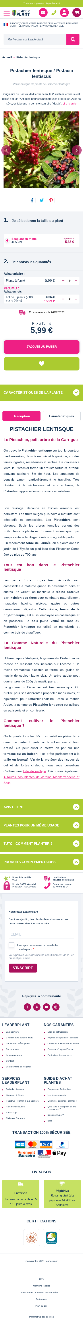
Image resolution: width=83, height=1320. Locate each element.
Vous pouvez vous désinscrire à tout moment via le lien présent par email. (41, 957)
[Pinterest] (37, 1007)
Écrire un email (43, 12)
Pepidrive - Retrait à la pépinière (22, 1101)
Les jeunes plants (57, 1095)
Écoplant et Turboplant (59, 1089)
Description (21, 416)
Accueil (7, 57)
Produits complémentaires (30, 862)
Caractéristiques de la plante (33, 392)
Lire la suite (70, 103)
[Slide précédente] (6, 150)
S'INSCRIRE (23, 968)
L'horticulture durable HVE (19, 1037)
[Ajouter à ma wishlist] (41, 363)
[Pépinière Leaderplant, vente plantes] (21, 13)
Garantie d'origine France (60, 1049)
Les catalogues (14, 1055)
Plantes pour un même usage (31, 825)
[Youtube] (46, 1007)
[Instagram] (56, 1007)
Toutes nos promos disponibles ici (41, 3)
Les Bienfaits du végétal (18, 1066)
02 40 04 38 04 (53, 12)
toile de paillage (34, 771)
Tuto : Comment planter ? (28, 843)
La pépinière (12, 1032)
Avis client (14, 807)
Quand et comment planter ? (62, 1101)
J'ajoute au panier (42, 346)
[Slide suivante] (77, 150)
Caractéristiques (61, 416)
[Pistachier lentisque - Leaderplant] (41, 149)
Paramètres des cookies (41, 1317)
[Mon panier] (76, 12)
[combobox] (35, 39)
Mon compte (64, 12)
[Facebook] (27, 1007)
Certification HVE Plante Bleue (63, 1043)
